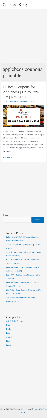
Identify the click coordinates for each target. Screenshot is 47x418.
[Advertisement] (23, 33)
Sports (8, 345)
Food (19, 101)
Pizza (8, 341)
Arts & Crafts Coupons (14, 321)
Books (8, 329)
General (9, 337)
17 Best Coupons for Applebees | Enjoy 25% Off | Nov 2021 (21, 91)
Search (5, 215)
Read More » (7, 157)
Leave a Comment (9, 101)
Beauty (8, 325)
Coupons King (15, 4)
